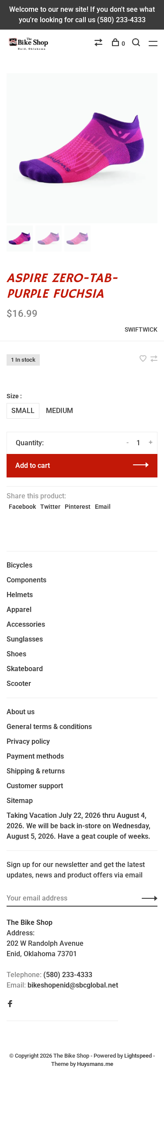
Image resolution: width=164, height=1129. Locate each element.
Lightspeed (138, 1055)
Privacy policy (28, 741)
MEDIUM (59, 411)
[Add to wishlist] (144, 359)
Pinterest (78, 506)
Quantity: (30, 443)
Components (26, 580)
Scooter (19, 683)
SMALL (23, 411)
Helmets (20, 595)
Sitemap (20, 800)
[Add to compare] (153, 359)
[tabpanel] (82, 148)
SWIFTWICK (141, 329)
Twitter (50, 506)
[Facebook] (10, 1004)
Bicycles (19, 565)
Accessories (26, 624)
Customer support (35, 786)
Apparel (19, 609)
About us (21, 712)
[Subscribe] (147, 898)
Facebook (22, 506)
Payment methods (35, 756)
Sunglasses (25, 639)
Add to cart (32, 465)
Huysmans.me (95, 1064)
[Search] (137, 43)
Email (103, 506)
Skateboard (25, 669)
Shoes (16, 654)
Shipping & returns (36, 771)
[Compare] (99, 43)
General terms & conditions (49, 726)
